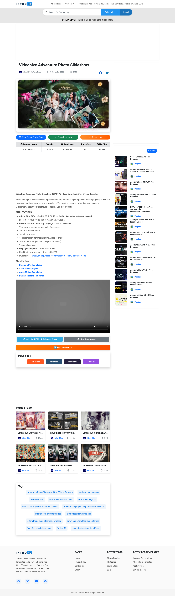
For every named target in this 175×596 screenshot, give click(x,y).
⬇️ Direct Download (63, 347)
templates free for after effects (85, 528)
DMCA (77, 570)
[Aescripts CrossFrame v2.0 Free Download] (121, 199)
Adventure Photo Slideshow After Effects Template (50, 492)
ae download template (89, 492)
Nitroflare (54, 362)
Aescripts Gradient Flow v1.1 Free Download (142, 283)
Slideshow (107, 19)
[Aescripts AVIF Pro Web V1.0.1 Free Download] (121, 237)
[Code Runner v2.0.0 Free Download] (121, 161)
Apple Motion (138, 566)
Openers (96, 19)
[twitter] (27, 581)
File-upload (35, 362)
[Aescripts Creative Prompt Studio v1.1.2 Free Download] (121, 174)
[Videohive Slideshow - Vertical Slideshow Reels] (63, 453)
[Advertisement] (87, 42)
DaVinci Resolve (139, 570)
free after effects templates (39, 528)
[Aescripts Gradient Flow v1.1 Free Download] (121, 287)
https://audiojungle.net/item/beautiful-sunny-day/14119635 (59, 256)
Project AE (61, 528)
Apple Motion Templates (30, 272)
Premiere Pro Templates (30, 265)
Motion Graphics (113, 558)
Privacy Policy (80, 562)
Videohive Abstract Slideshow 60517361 (39, 465)
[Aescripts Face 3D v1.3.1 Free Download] (121, 186)
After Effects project (28, 268)
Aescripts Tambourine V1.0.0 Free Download (142, 221)
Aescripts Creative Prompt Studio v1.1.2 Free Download (142, 170)
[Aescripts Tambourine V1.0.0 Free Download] (121, 224)
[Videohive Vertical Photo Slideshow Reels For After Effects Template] (30, 421)
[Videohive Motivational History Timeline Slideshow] (95, 453)
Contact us (79, 566)
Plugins (81, 19)
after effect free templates (60, 499)
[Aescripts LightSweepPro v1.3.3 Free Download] (121, 262)
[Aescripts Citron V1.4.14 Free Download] (121, 300)
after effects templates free (79, 514)
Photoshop (111, 562)
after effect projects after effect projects (40, 506)
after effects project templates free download (84, 506)
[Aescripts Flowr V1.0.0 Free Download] (121, 274)
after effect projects (87, 499)
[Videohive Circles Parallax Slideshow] (95, 421)
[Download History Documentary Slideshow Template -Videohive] (63, 421)
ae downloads (37, 499)
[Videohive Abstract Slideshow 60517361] (30, 453)
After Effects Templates (32, 72)
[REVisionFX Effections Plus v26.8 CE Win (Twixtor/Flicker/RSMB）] (121, 211)
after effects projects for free (48, 514)
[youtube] (36, 581)
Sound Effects (112, 566)
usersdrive (72, 362)
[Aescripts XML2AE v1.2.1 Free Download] (121, 249)
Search (126, 12)
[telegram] (45, 581)
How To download (87, 339)
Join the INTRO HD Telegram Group (41, 339)
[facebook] (18, 581)
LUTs (109, 570)
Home (77, 558)
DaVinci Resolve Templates (31, 276)
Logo (88, 19)
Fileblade (91, 362)
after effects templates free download (44, 521)
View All (151, 151)
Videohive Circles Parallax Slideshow (103, 433)
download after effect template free (83, 521)
